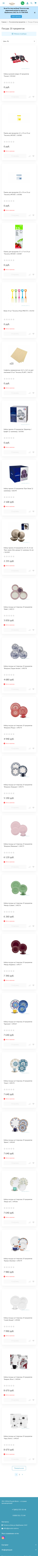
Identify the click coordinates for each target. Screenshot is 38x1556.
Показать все (19, 1468)
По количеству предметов (17, 22)
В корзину (15, 97)
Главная (4, 22)
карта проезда (16, 16)
